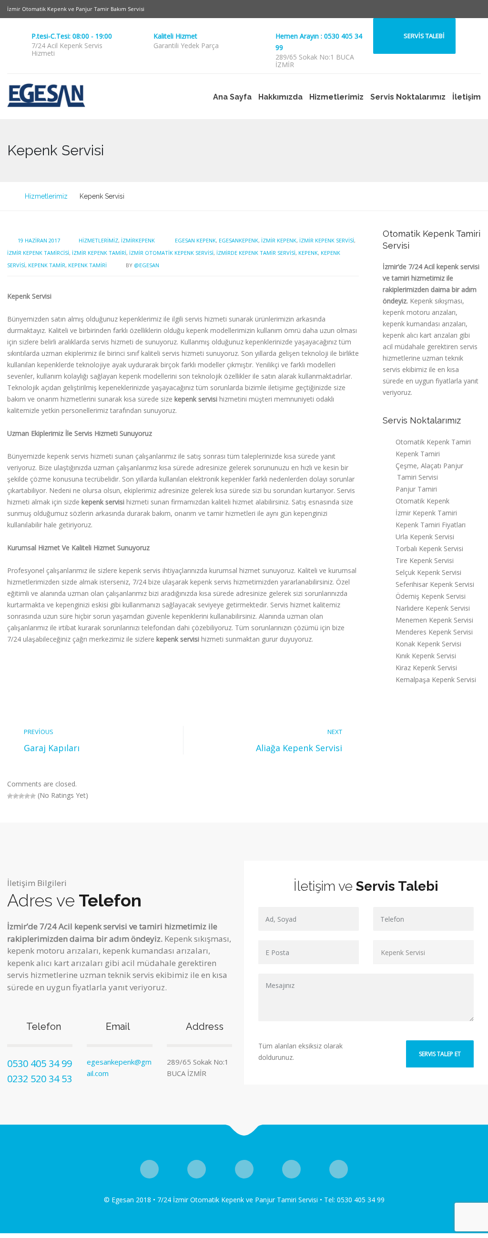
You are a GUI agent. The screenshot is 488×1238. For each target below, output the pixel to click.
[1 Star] (10, 796)
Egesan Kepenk (195, 240)
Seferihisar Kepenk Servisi (435, 584)
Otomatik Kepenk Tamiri (433, 441)
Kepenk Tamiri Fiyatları (431, 524)
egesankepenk (238, 240)
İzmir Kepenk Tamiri (99, 252)
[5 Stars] (33, 796)
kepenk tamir (46, 265)
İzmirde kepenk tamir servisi (255, 252)
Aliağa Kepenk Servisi (299, 748)
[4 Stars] (27, 796)
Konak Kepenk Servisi (428, 643)
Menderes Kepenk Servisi (434, 631)
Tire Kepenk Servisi (425, 560)
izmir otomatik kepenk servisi (171, 252)
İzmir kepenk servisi (326, 240)
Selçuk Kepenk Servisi (428, 572)
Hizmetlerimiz (336, 96)
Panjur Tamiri (416, 488)
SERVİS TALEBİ (424, 35)
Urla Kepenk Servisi (425, 536)
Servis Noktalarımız (408, 96)
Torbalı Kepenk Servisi (429, 548)
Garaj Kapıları (52, 748)
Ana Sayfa (232, 96)
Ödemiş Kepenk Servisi (431, 596)
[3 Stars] (21, 796)
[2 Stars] (16, 796)
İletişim (466, 96)
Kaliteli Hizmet (175, 35)
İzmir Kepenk (278, 240)
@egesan (146, 265)
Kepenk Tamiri (87, 265)
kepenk (308, 252)
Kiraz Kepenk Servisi (426, 667)
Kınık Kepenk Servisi (426, 655)
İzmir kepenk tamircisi (38, 252)
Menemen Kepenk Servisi (434, 619)
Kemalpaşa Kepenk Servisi (436, 679)
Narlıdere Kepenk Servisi (433, 608)
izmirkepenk (138, 240)
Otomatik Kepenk (422, 500)
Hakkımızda (280, 96)
